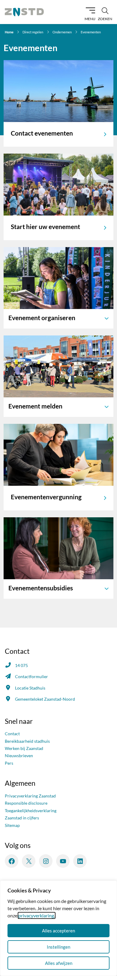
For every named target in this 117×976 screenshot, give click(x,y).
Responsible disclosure (26, 803)
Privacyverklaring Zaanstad (30, 795)
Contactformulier (31, 676)
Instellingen (58, 947)
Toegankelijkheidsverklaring (30, 810)
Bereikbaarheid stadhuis (27, 741)
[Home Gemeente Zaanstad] (24, 12)
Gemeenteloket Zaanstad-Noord (45, 699)
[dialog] (58, 928)
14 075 (21, 665)
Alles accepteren (58, 930)
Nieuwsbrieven (19, 755)
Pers (9, 763)
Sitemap (12, 825)
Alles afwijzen (58, 963)
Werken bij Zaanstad (24, 748)
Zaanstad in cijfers (22, 817)
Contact (12, 733)
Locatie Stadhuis (30, 687)
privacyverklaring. (36, 915)
